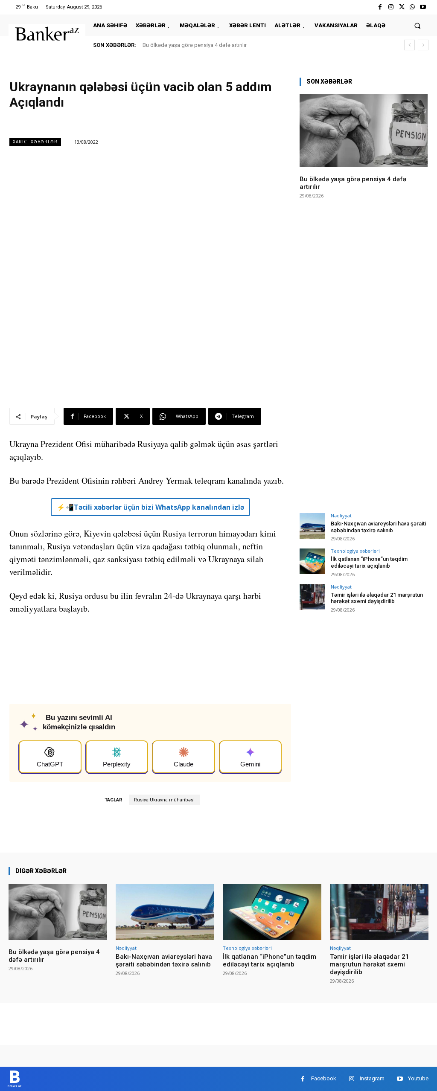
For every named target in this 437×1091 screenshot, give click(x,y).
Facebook (323, 1078)
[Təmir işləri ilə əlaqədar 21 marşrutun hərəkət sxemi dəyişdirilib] (312, 597)
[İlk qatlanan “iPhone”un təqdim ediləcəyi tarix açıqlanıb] (312, 561)
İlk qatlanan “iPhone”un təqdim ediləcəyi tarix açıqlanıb (369, 562)
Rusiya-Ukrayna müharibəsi (164, 800)
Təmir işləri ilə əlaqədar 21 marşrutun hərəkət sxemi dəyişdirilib (377, 598)
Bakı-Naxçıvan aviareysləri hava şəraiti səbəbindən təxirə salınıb (378, 527)
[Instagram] (390, 7)
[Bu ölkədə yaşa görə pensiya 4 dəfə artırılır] (364, 130)
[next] (423, 45)
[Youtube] (423, 7)
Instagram (372, 1078)
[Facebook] (380, 7)
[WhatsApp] (412, 7)
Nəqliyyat (341, 515)
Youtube (418, 1078)
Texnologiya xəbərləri (355, 550)
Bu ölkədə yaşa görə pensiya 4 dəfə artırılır (195, 45)
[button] (417, 25)
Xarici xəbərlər (35, 142)
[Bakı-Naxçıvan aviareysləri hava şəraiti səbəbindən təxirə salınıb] (312, 526)
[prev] (409, 45)
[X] (401, 7)
